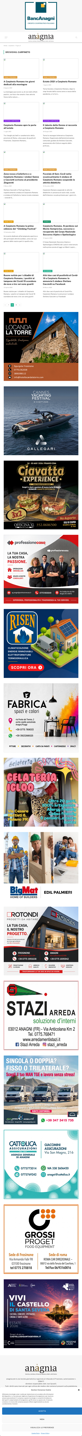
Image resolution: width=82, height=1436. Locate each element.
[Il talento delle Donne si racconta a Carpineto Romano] (60, 112)
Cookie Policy (36, 1433)
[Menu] (6, 37)
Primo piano (8, 221)
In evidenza (48, 271)
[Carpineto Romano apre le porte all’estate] (21, 112)
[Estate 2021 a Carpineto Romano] (60, 68)
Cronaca (47, 221)
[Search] (76, 37)
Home (5, 45)
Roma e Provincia (10, 77)
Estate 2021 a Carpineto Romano (60, 81)
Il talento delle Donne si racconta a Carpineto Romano (60, 126)
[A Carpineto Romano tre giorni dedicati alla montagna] (21, 68)
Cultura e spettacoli (11, 121)
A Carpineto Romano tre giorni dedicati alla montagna (19, 83)
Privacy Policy (45, 1433)
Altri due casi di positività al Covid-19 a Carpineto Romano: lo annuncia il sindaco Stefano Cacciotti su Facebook (60, 279)
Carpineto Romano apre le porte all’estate (20, 126)
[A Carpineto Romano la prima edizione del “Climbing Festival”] (21, 213)
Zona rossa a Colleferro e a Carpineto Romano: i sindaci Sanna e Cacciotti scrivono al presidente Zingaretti (21, 178)
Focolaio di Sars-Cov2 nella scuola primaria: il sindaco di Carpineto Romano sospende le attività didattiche (59, 178)
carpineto (11, 45)
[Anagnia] (41, 37)
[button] (79, 1390)
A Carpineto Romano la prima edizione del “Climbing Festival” (20, 227)
